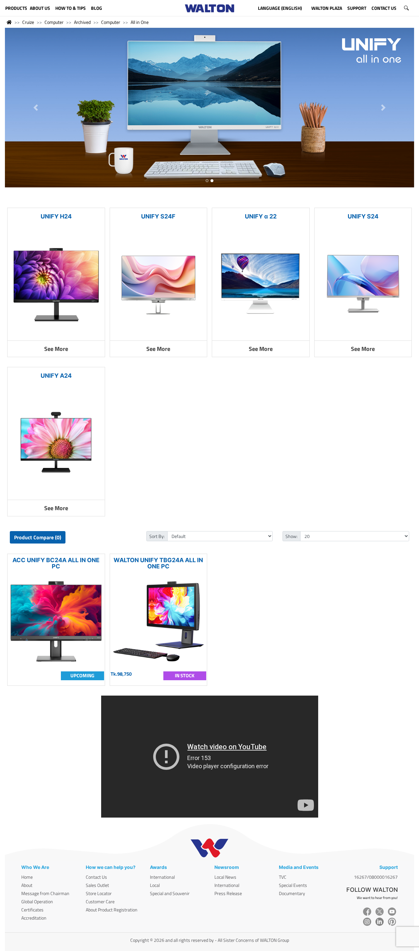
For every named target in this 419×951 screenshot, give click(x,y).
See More (56, 348)
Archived (82, 22)
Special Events (293, 885)
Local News (225, 876)
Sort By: (157, 536)
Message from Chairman (45, 893)
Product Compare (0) (37, 537)
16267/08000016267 (376, 876)
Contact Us (96, 876)
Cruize (28, 22)
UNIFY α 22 (261, 216)
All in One (140, 22)
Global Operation (37, 901)
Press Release (228, 893)
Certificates (32, 909)
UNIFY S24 (363, 216)
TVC (282, 876)
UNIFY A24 (56, 375)
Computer (54, 22)
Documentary (292, 893)
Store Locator (99, 893)
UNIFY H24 (56, 216)
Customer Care (100, 901)
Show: (291, 536)
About (26, 885)
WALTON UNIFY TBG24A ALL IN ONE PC (158, 563)
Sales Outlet (97, 885)
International (162, 876)
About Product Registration (111, 909)
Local (155, 885)
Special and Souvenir (170, 893)
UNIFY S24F (158, 216)
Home (27, 876)
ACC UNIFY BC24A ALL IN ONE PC (56, 563)
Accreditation (33, 917)
